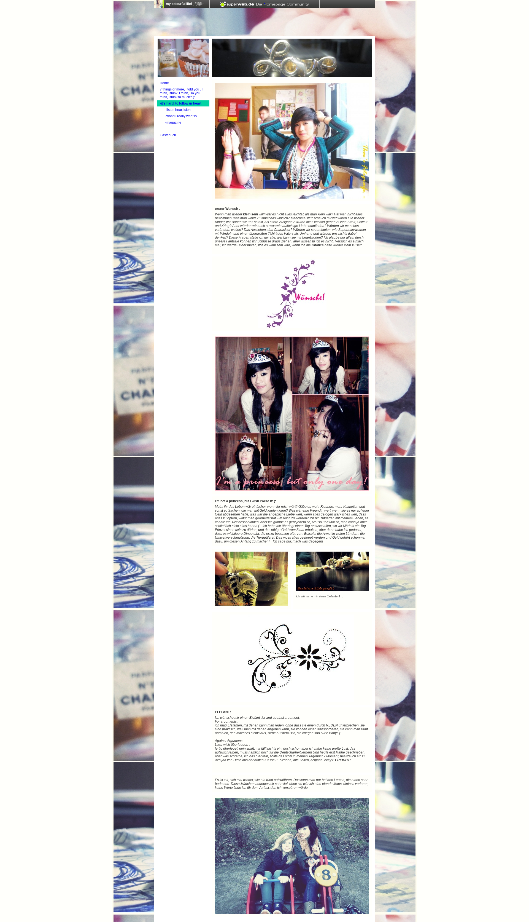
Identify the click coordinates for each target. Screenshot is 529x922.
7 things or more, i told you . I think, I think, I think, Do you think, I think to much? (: (181, 93)
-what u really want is (181, 116)
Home (164, 83)
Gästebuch (168, 135)
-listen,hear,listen (178, 110)
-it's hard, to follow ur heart (180, 103)
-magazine (173, 122)
